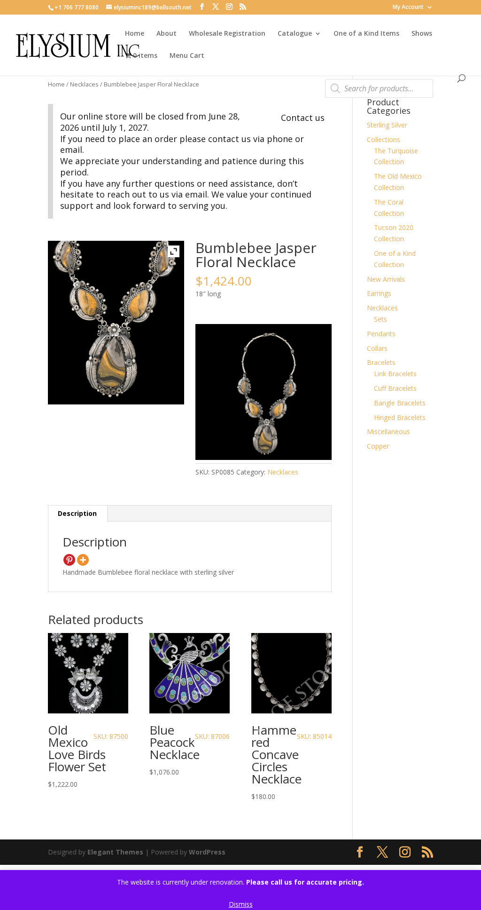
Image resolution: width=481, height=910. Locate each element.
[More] (83, 560)
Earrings (379, 293)
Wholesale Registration (227, 34)
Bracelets (381, 362)
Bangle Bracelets (400, 402)
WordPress (207, 851)
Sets (380, 319)
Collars (377, 348)
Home (134, 34)
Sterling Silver (387, 124)
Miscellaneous (388, 431)
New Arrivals (386, 279)
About (166, 34)
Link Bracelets (395, 373)
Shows (421, 34)
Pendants (381, 333)
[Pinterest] (69, 560)
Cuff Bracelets (395, 388)
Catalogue (295, 34)
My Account (408, 7)
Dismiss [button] (241, 904)
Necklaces (84, 84)
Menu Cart (187, 56)
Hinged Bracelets (400, 417)
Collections (383, 139)
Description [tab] (77, 513)
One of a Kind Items (366, 34)
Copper (378, 446)
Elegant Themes (115, 851)
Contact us (303, 117)
